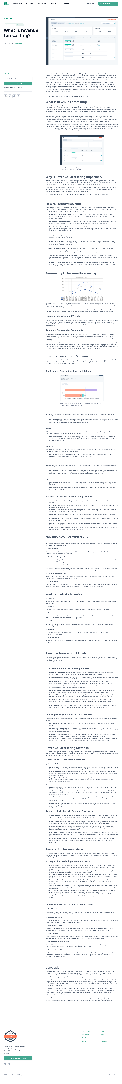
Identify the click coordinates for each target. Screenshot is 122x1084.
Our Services (17, 4)
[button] (54, 3)
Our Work (29, 4)
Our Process (42, 4)
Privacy (116, 1075)
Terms (111, 1075)
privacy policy (17, 88)
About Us (66, 4)
